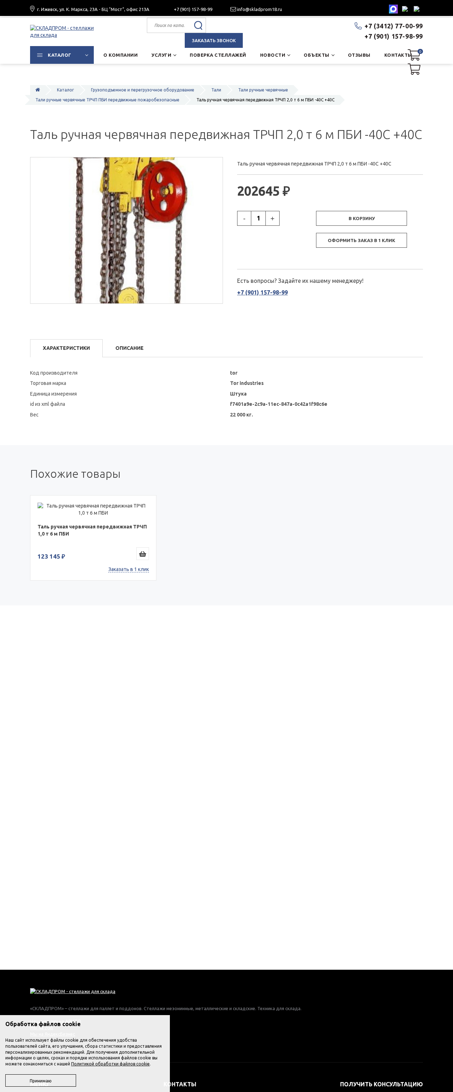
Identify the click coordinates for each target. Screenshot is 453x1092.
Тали (216, 90)
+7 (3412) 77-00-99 (394, 25)
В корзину (362, 218)
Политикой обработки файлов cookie (110, 1064)
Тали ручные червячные (263, 90)
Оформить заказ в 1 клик (361, 240)
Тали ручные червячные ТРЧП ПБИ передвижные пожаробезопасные (107, 99)
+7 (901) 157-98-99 (193, 9)
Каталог (65, 90)
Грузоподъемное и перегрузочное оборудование (142, 90)
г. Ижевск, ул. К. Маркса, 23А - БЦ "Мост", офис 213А (93, 9)
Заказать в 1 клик (128, 569)
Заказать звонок (214, 40)
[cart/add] (142, 553)
